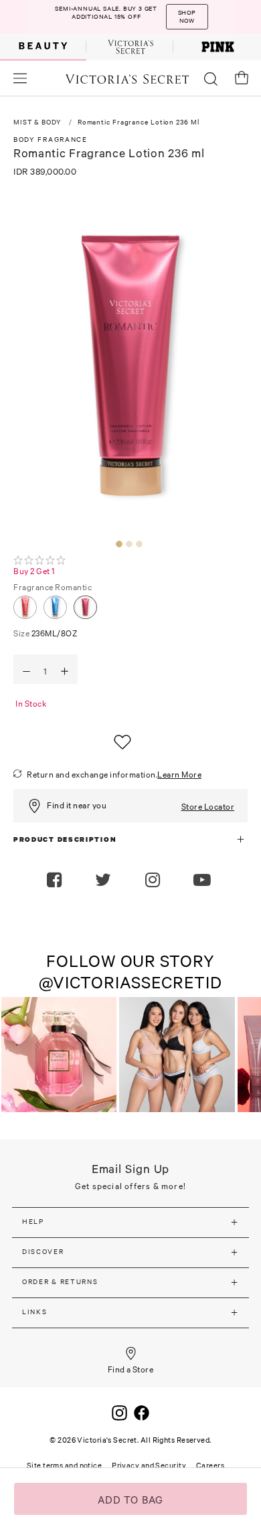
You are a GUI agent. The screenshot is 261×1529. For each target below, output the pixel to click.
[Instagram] (119, 1411)
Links (35, 1312)
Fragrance (52, 587)
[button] (203, 881)
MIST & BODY (37, 122)
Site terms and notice (64, 1465)
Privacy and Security (149, 1465)
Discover (43, 1251)
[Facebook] (141, 1411)
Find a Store (131, 1369)
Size (45, 633)
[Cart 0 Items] (241, 77)
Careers (210, 1465)
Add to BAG (131, 1499)
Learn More (179, 775)
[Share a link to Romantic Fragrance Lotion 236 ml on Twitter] (104, 881)
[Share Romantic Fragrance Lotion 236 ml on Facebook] (56, 881)
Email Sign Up (131, 1168)
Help (33, 1221)
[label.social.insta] (154, 881)
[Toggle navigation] (20, 78)
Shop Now (186, 15)
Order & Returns (60, 1281)
